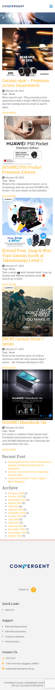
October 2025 (15, 496)
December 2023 (16, 529)
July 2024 (13, 519)
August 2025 (15, 503)
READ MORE (9, 112)
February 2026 (16, 493)
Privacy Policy (12, 641)
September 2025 (17, 499)
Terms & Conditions (14, 636)
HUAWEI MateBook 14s (24, 422)
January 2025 (15, 509)
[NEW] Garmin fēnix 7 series (23, 341)
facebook (33, 589)
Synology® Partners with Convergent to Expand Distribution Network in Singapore (30, 465)
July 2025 (13, 506)
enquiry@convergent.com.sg (20, 668)
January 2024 (15, 526)
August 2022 (15, 535)
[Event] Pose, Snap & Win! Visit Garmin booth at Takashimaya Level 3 (26, 255)
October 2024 (15, 516)
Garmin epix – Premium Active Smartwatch (25, 83)
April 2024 (14, 522)
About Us (9, 609)
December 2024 (16, 512)
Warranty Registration (16, 626)
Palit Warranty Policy (15, 631)
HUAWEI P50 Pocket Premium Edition (22, 169)
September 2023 (17, 532)
